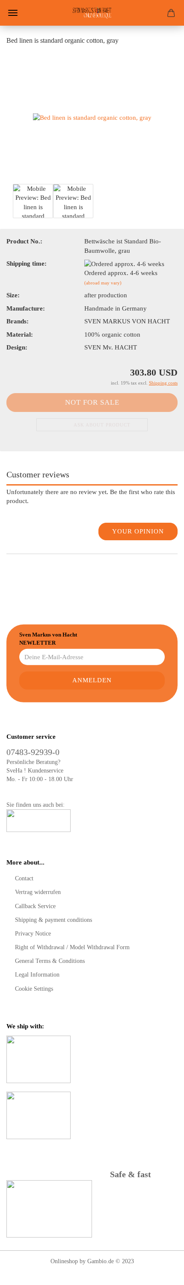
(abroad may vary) (103, 282)
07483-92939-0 (32, 752)
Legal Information (37, 974)
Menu (13, 13)
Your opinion (138, 531)
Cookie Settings (34, 989)
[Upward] (160, 1272)
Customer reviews (37, 474)
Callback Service (35, 906)
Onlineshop (64, 1261)
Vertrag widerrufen (38, 892)
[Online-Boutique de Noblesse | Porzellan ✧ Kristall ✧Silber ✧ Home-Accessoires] (92, 13)
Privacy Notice (33, 933)
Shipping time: (26, 263)
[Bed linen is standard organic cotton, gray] (92, 117)
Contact (24, 878)
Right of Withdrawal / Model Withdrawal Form (72, 947)
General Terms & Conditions (50, 961)
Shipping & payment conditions (53, 920)
